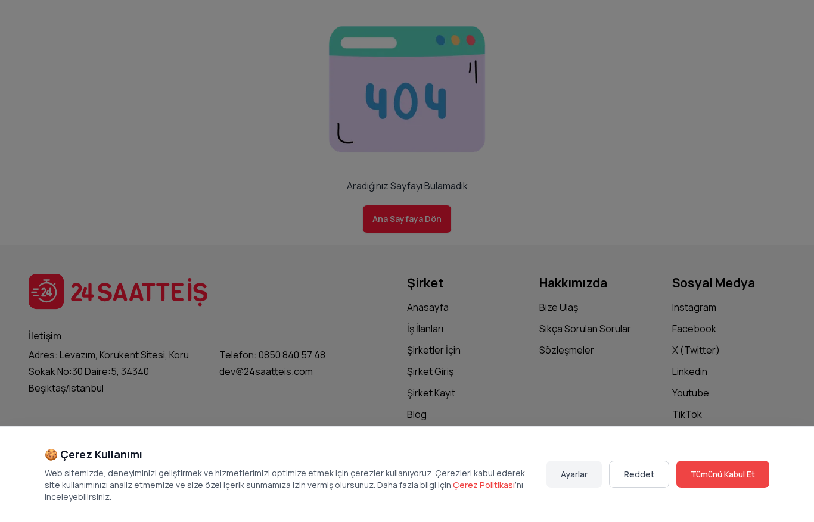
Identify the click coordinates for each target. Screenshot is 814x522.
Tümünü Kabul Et (723, 474)
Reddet (639, 474)
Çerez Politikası (484, 484)
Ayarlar (574, 474)
